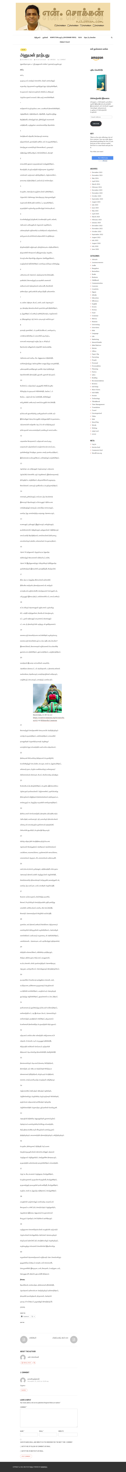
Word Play (95, 422)
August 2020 (96, 243)
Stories (94, 395)
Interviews (95, 327)
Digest (94, 292)
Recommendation (98, 381)
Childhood (95, 280)
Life (93, 336)
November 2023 (97, 193)
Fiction (94, 310)
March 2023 (96, 217)
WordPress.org (97, 453)
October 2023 (96, 196)
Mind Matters (96, 345)
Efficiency (95, 301)
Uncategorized (97, 413)
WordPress (44, 1467)
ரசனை (94, 434)
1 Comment (62, 59)
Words (94, 425)
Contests (95, 286)
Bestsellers (95, 271)
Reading (94, 378)
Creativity (95, 289)
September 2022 (97, 234)
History (94, 319)
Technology (96, 398)
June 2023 (95, 208)
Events (94, 307)
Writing (94, 428)
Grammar (95, 316)
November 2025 (97, 175)
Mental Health (97, 342)
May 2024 (95, 178)
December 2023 (97, 190)
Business (95, 277)
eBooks (94, 295)
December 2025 (97, 172)
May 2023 (95, 211)
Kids (93, 330)
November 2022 (97, 228)
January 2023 (96, 223)
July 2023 (95, 205)
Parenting (95, 357)
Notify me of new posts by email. (33, 1451)
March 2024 (96, 184)
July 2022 (95, 240)
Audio (94, 265)
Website (61, 1431)
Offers (94, 351)
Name (22, 1431)
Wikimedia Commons (49, 720)
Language (95, 333)
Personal (95, 363)
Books (94, 274)
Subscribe (96, 124)
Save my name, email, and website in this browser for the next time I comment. (46, 1442)
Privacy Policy (65, 42)
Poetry (23, 50)
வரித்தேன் (32, 1338)
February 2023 (97, 220)
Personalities (96, 366)
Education (95, 298)
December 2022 (97, 226)
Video (94, 416)
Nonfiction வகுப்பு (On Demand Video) (63, 37)
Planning (95, 369)
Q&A (93, 375)
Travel (94, 410)
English (94, 304)
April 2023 (95, 214)
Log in (94, 444)
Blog (80, 37)
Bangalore (95, 268)
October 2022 (96, 231)
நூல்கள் (45, 37)
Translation (96, 407)
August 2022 (96, 237)
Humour (94, 322)
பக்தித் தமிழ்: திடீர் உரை (60, 1338)
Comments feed (97, 450)
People (94, 360)
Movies (94, 348)
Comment (23, 1407)
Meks (31, 1467)
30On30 (94, 259)
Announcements (97, 262)
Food (93, 313)
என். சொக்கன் (41, 59)
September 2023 (97, 199)
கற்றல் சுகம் (95, 431)
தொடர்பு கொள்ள (90, 37)
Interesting (96, 324)
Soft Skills (95, 393)
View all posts (27, 1363)
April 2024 (95, 181)
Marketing (95, 339)
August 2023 (96, 202)
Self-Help (95, 387)
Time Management (98, 404)
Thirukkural (96, 401)
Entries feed (96, 447)
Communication (97, 283)
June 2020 (95, 249)
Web (93, 419)
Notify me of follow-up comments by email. (36, 1446)
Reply (24, 1390)
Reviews (94, 384)
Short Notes (96, 390)
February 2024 (97, 187)
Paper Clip (95, 354)
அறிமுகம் (37, 37)
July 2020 (95, 246)
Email (41, 1431)
